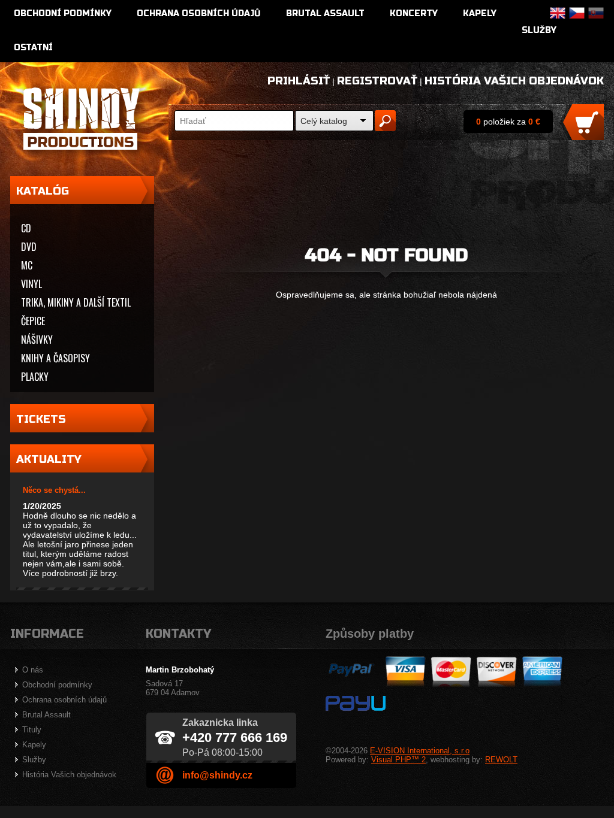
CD (26, 228)
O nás (32, 669)
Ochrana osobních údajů (199, 13)
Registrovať (377, 80)
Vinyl (31, 284)
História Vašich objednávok (514, 80)
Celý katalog (323, 121)
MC (26, 265)
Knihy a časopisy (55, 358)
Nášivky (37, 339)
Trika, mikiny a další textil (76, 302)
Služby (539, 30)
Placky (35, 376)
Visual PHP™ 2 (398, 759)
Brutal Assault (325, 13)
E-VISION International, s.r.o (419, 750)
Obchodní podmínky (63, 13)
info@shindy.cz (217, 775)
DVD (29, 247)
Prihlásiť (298, 80)
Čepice (33, 321)
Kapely (479, 13)
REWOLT (501, 759)
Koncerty (414, 13)
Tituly (31, 729)
